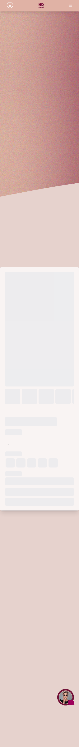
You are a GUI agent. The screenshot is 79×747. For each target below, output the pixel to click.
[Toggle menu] (70, 6)
